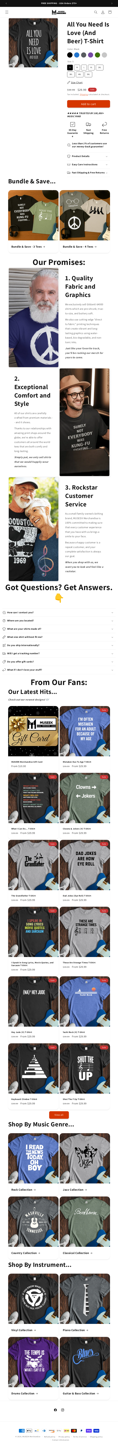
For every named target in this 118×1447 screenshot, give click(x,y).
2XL (99, 67)
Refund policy (49, 1437)
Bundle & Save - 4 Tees (78, 246)
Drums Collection (23, 1393)
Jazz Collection (73, 1189)
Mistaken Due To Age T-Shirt (77, 762)
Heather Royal (76, 55)
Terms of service (80, 1437)
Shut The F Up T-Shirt (74, 1099)
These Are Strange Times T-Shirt (79, 962)
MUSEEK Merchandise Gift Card (27, 762)
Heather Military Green (97, 55)
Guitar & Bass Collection (79, 1393)
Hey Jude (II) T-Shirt (21, 1032)
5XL (88, 74)
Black (70, 55)
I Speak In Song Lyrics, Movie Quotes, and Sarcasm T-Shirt (32, 964)
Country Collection (24, 1253)
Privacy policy (64, 1437)
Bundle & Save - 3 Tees (26, 246)
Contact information (60, 1440)
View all (59, 1114)
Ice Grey (104, 55)
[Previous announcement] (6, 3)
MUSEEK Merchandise (31, 1436)
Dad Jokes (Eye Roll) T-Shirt (77, 895)
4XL (79, 74)
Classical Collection (76, 1253)
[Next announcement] (111, 3)
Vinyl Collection (22, 1330)
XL (91, 67)
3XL (71, 74)
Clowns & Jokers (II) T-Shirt (77, 828)
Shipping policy (96, 1437)
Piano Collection (74, 1330)
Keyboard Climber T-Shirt (24, 1099)
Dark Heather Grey (83, 55)
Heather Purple (90, 55)
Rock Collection (21, 1189)
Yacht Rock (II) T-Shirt (74, 1032)
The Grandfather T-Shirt (23, 895)
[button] (6, 12)
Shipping (84, 94)
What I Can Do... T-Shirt (23, 828)
